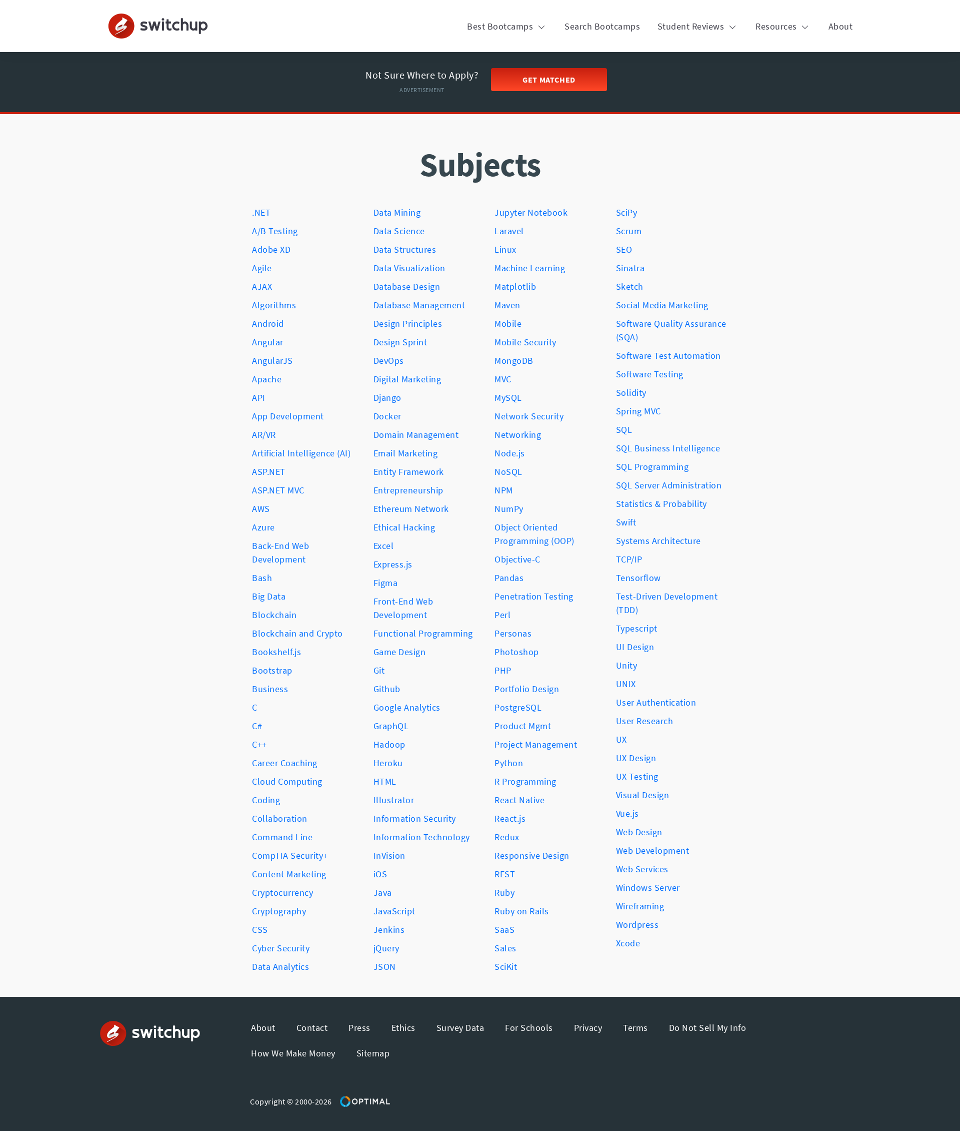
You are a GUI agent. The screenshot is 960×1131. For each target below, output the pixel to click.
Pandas (509, 578)
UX (621, 739)
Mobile (508, 323)
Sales (505, 948)
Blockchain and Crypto (297, 633)
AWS (261, 508)
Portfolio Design (526, 689)
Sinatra (630, 268)
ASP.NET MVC (278, 490)
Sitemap (373, 1053)
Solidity (631, 392)
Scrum (629, 231)
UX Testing (637, 776)
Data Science (399, 231)
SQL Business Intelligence (668, 448)
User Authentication (656, 702)
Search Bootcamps (602, 26)
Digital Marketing (408, 379)
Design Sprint (401, 342)
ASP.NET (269, 471)
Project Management (535, 744)
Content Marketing (289, 874)
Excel (384, 545)
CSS (260, 929)
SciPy (627, 212)
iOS (381, 874)
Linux (505, 249)
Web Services (642, 869)
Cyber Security (281, 948)
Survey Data (460, 1027)
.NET (261, 212)
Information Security (415, 818)
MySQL (508, 397)
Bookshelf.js (276, 652)
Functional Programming (423, 633)
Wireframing (640, 906)
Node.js (509, 453)
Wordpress (637, 924)
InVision (390, 855)
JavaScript (395, 911)
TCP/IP (629, 559)
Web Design (639, 832)
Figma (386, 583)
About (840, 26)
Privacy (588, 1027)
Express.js (393, 564)
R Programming (525, 781)
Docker (388, 416)
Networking (517, 434)
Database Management (420, 305)
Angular (268, 342)
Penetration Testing (534, 596)
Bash (262, 578)
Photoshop (516, 652)
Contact (312, 1027)
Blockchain (274, 615)
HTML (385, 781)
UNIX (626, 684)
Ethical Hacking (405, 527)
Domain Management (416, 434)
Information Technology (422, 837)
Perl (502, 615)
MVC (503, 379)
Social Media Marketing (662, 305)
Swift (626, 522)
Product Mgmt (522, 726)
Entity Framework (409, 471)
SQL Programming (652, 466)
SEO (624, 249)
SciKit (505, 966)
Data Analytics (280, 966)
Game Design (400, 652)
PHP (503, 670)
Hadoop (390, 744)
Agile (262, 268)
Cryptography (279, 911)
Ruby (504, 892)
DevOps (389, 360)
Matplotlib (515, 286)
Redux (507, 837)
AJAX (262, 286)
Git (379, 670)
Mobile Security (525, 342)
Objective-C (517, 559)
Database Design (407, 286)
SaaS (504, 929)
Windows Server (648, 887)
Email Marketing (406, 453)
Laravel (509, 231)
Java (383, 892)
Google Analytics (407, 707)
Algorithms (274, 305)
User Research (645, 721)
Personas (513, 633)
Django (388, 397)
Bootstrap (272, 670)
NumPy (509, 508)
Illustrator (394, 800)
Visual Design (643, 795)
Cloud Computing (287, 781)
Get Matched (549, 80)
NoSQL (508, 471)
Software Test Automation (668, 355)
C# (257, 726)
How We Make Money (293, 1053)
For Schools (529, 1027)
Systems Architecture (658, 540)
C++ (259, 744)
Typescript (637, 628)
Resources (777, 26)
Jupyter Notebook (531, 212)
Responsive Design (532, 855)
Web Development (653, 850)
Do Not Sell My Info (707, 1027)
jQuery (387, 948)
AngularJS (272, 360)
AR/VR (264, 434)
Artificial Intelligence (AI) (301, 453)
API (259, 397)
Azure (263, 527)
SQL (624, 429)
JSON (385, 966)
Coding (266, 800)
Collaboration (280, 818)
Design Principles (408, 323)
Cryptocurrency (282, 892)
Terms (635, 1027)
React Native (519, 800)
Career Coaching (285, 763)
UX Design (636, 758)
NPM (503, 490)
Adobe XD (271, 249)
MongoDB (514, 360)
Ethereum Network (411, 508)
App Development (288, 416)
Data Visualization (410, 268)
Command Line (282, 837)
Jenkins (389, 929)
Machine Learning (529, 268)
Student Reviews (692, 26)
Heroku (388, 763)
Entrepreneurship (409, 490)
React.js (510, 818)
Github (387, 689)
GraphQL (391, 726)
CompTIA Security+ (290, 855)
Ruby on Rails (521, 911)
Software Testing (650, 374)
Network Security (529, 416)
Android (268, 323)
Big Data (269, 596)
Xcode (628, 943)
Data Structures (405, 249)
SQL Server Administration (669, 485)
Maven (507, 305)
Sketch (630, 286)
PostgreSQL (518, 707)
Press (359, 1027)
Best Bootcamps (501, 26)
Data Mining (397, 212)
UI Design (635, 647)
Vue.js (627, 813)
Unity (627, 665)
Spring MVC (638, 411)
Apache (267, 379)
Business (270, 689)
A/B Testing (275, 231)
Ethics (404, 1027)
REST (504, 874)
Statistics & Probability (661, 503)
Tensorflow (638, 578)
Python (508, 763)
